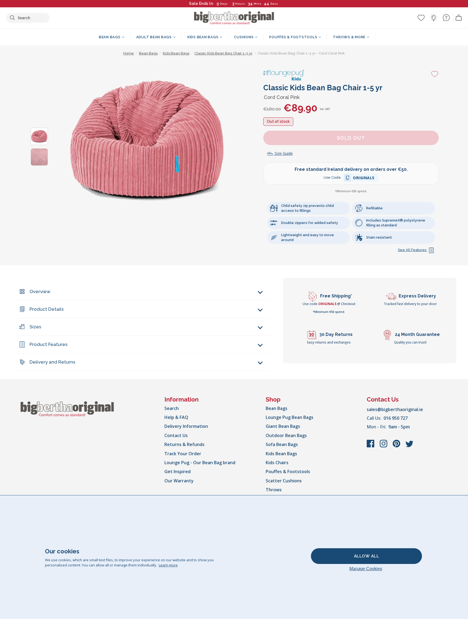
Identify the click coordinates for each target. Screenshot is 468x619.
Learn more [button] (168, 565)
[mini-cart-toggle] (459, 18)
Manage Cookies (365, 568)
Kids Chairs (277, 463)
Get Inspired (177, 471)
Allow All (366, 556)
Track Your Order (182, 454)
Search (171, 408)
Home (128, 53)
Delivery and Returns (52, 362)
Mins (258, 3)
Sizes (35, 326)
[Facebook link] (371, 446)
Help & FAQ (176, 417)
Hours (240, 3)
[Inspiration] (434, 18)
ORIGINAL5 (364, 178)
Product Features (48, 344)
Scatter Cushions (284, 481)
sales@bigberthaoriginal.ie (395, 409)
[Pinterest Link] (397, 446)
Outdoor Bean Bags (286, 435)
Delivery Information (186, 426)
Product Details (47, 309)
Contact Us (176, 435)
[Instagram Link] (384, 446)
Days (224, 3)
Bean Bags (276, 408)
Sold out (351, 138)
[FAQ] (446, 18)
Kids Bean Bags (281, 454)
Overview (40, 291)
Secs (274, 3)
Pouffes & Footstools (288, 471)
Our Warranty (179, 481)
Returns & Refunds (184, 444)
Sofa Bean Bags (282, 444)
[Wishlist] (421, 18)
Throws (274, 490)
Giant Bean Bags (283, 426)
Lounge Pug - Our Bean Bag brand (199, 463)
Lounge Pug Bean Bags (289, 417)
